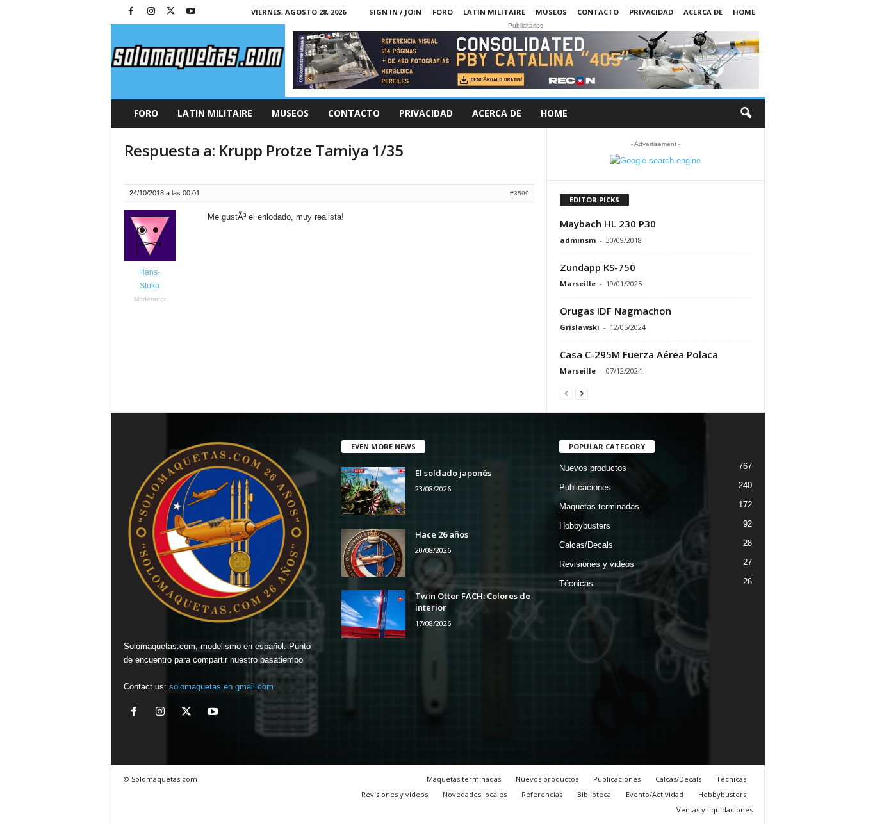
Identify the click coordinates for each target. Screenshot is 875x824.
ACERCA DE (703, 12)
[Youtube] (191, 12)
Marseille (578, 283)
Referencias (541, 794)
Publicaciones (585, 487)
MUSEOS (551, 12)
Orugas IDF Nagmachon (615, 310)
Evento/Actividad (654, 794)
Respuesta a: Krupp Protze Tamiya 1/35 (264, 150)
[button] (746, 113)
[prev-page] (566, 393)
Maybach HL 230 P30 (608, 223)
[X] (171, 12)
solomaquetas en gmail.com (221, 686)
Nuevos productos (592, 468)
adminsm (578, 240)
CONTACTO (598, 12)
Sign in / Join (395, 12)
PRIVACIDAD (651, 12)
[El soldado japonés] (373, 491)
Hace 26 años (441, 534)
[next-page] (581, 393)
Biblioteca (594, 794)
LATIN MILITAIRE (494, 12)
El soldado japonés (453, 473)
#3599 (519, 193)
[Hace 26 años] (373, 553)
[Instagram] (151, 12)
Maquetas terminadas (599, 506)
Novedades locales (475, 794)
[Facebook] (131, 12)
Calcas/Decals (586, 545)
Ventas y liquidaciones (714, 809)
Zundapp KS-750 (597, 267)
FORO (442, 12)
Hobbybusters (584, 526)
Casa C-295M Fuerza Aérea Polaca (639, 354)
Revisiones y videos (596, 564)
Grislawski (580, 327)
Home (744, 12)
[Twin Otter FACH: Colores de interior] (373, 614)
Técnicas (576, 583)
